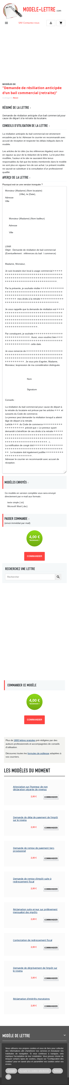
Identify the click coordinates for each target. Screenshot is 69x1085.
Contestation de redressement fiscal (32, 940)
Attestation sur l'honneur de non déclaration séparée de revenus (30, 788)
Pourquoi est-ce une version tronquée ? (22, 184)
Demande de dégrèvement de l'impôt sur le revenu (35, 969)
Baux (15, 98)
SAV (20, 22)
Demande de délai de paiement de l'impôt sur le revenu (35, 819)
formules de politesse (38, 753)
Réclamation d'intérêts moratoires (31, 998)
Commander (34, 556)
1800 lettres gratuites (24, 740)
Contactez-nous (31, 22)
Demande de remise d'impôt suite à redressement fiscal (32, 880)
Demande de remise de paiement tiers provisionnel (33, 849)
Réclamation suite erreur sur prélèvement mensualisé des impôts (35, 911)
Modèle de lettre (16, 1036)
